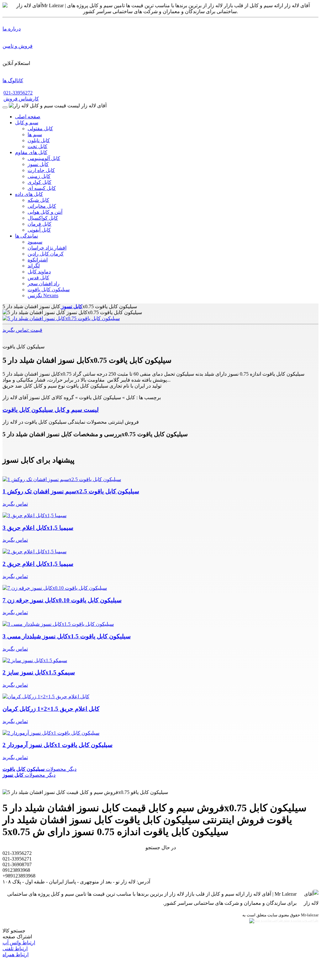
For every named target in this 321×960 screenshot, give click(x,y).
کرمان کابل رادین (46, 253)
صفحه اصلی (27, 116)
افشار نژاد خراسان (47, 247)
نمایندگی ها (26, 236)
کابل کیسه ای (42, 188)
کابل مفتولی (40, 128)
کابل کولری (39, 182)
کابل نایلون (39, 140)
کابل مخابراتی (42, 206)
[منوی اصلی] (5, 107)
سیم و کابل (26, 122)
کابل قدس (38, 277)
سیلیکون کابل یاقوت (49, 289)
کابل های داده (29, 194)
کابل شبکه (38, 200)
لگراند (34, 265)
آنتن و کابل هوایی (45, 212)
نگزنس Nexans (43, 295)
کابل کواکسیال (43, 218)
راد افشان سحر (44, 283)
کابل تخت (37, 146)
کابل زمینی (39, 176)
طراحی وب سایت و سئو (300, 920)
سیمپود (35, 241)
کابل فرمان (39, 224)
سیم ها (35, 134)
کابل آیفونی (39, 230)
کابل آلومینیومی (44, 158)
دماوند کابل (39, 271)
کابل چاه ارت (41, 170)
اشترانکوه (38, 259)
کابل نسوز (38, 164)
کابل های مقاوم (31, 152)
